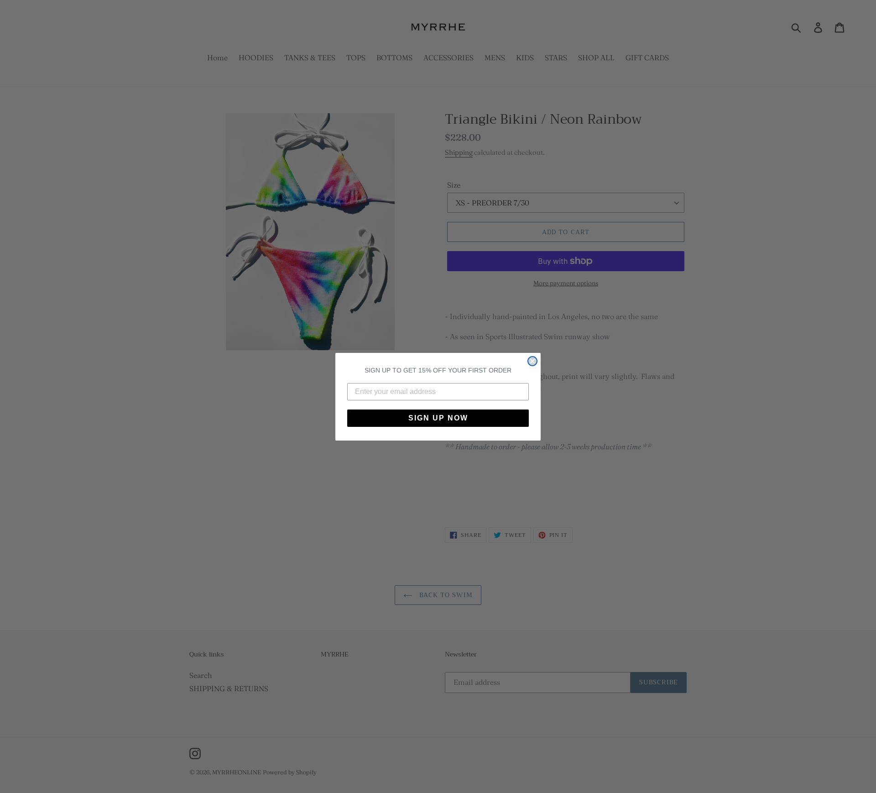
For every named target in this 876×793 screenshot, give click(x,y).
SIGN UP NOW (438, 418)
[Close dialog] (532, 361)
